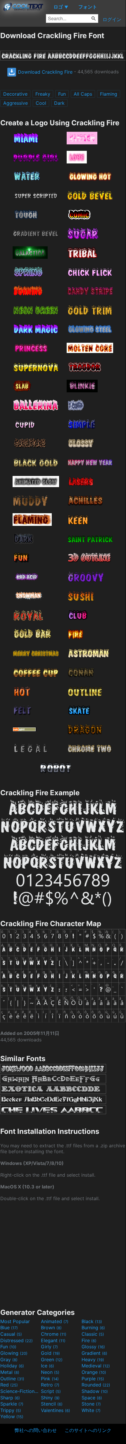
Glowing (13, 1353)
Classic (93, 1334)
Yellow (11, 1416)
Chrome (53, 1334)
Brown (51, 1327)
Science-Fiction (19, 1391)
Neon (50, 1372)
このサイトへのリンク (88, 1430)
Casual (11, 1334)
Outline (12, 1378)
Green (52, 1359)
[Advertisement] (63, 1254)
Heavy (93, 1359)
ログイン (112, 19)
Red (9, 1385)
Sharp (10, 1398)
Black (92, 1321)
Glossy (93, 1347)
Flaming (108, 94)
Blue (9, 1327)
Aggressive (15, 103)
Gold (50, 1353)
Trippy (10, 1410)
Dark (59, 103)
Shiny (50, 1398)
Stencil (52, 1404)
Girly (49, 1347)
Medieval (96, 1366)
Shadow (95, 1391)
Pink (50, 1378)
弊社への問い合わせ (36, 1430)
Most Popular (15, 1321)
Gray (9, 1359)
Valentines (55, 1410)
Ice (47, 1366)
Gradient (94, 1353)
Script (51, 1391)
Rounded (96, 1385)
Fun (62, 94)
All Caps (83, 94)
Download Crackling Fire (44, 72)
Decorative (15, 94)
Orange (94, 1372)
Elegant (53, 1340)
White (91, 1410)
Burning (93, 1327)
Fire (89, 1340)
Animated (54, 1321)
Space (92, 1398)
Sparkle (11, 1404)
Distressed (16, 1340)
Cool (41, 103)
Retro (50, 1385)
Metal (9, 1372)
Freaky (42, 94)
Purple (93, 1378)
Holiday (12, 1366)
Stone (91, 1404)
